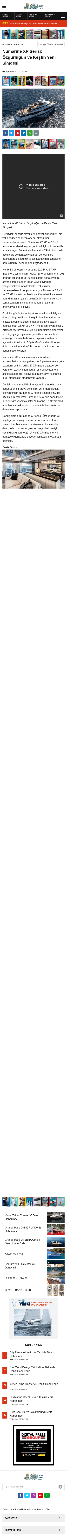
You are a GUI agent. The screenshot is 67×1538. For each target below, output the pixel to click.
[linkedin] (17, 133)
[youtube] (40, 1495)
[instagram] (33, 1495)
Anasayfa (7, 44)
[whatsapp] (47, 1495)
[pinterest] (24, 133)
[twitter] (11, 133)
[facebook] (5, 133)
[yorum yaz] (36, 133)
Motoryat (18, 44)
